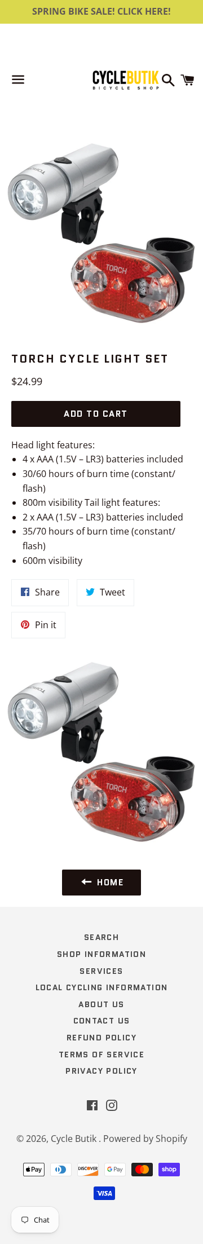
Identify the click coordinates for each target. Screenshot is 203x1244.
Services (101, 971)
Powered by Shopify (145, 1138)
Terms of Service (101, 1054)
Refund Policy (101, 1037)
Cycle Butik (75, 1138)
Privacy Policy (101, 1071)
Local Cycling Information (102, 987)
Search (101, 937)
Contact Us (101, 1020)
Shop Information (101, 954)
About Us (101, 1004)
